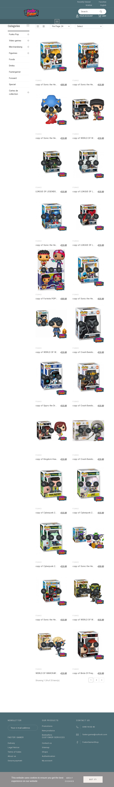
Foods (12, 59)
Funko (39, 81)
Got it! (93, 779)
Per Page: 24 (57, 26)
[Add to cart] (51, 56)
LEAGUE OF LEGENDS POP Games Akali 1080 (57, 191)
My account (47, 761)
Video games (15, 40)
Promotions (47, 726)
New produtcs (48, 731)
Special (12, 84)
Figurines (13, 53)
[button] (38, 26)
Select (80, 26)
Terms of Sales (14, 752)
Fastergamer (15, 72)
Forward (13, 78)
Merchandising (15, 47)
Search (102, 11)
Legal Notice (13, 747)
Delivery (11, 743)
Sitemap (45, 747)
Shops (45, 752)
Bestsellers (47, 735)
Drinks (12, 65)
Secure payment (15, 761)
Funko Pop (14, 34)
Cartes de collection (13, 92)
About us (12, 756)
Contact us (47, 743)
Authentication (48, 756)
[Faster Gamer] (31, 13)
